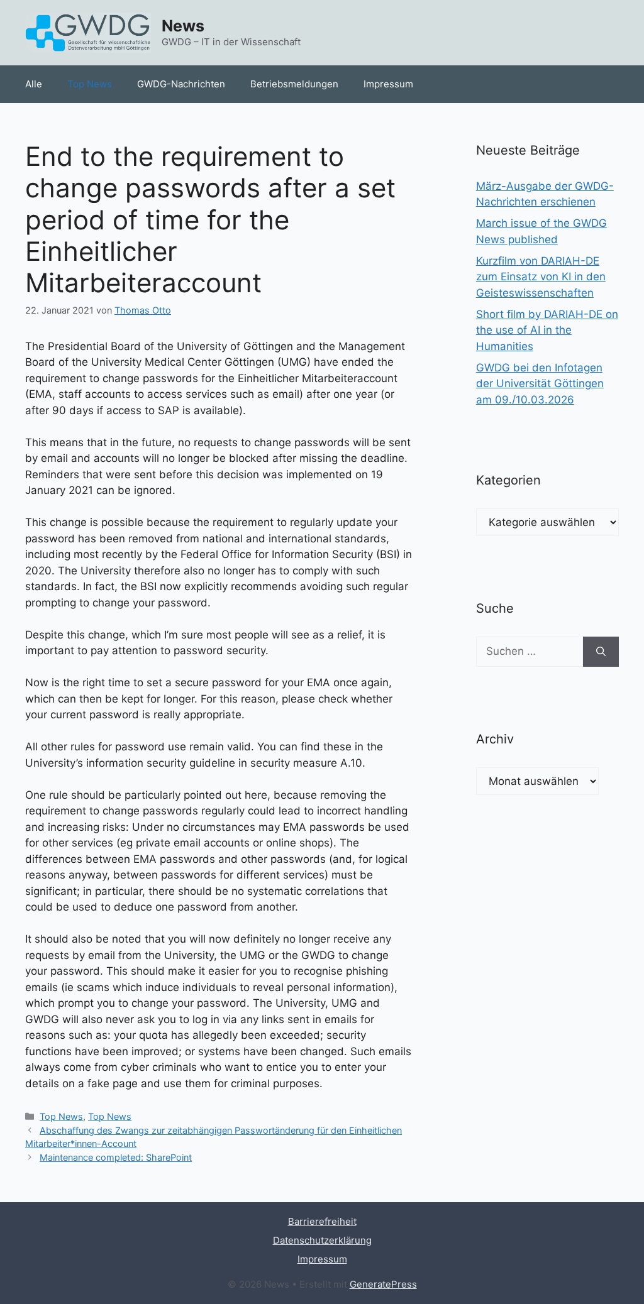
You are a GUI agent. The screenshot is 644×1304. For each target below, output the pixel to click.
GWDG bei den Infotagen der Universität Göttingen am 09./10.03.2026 (540, 383)
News (183, 25)
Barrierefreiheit (322, 1221)
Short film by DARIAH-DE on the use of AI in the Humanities (547, 330)
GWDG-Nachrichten (181, 84)
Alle (33, 84)
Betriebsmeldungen (294, 84)
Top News (89, 84)
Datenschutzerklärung (322, 1240)
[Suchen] (601, 652)
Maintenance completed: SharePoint (116, 1157)
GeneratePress (383, 1284)
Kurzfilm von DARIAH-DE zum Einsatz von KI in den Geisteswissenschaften (541, 277)
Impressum (388, 84)
